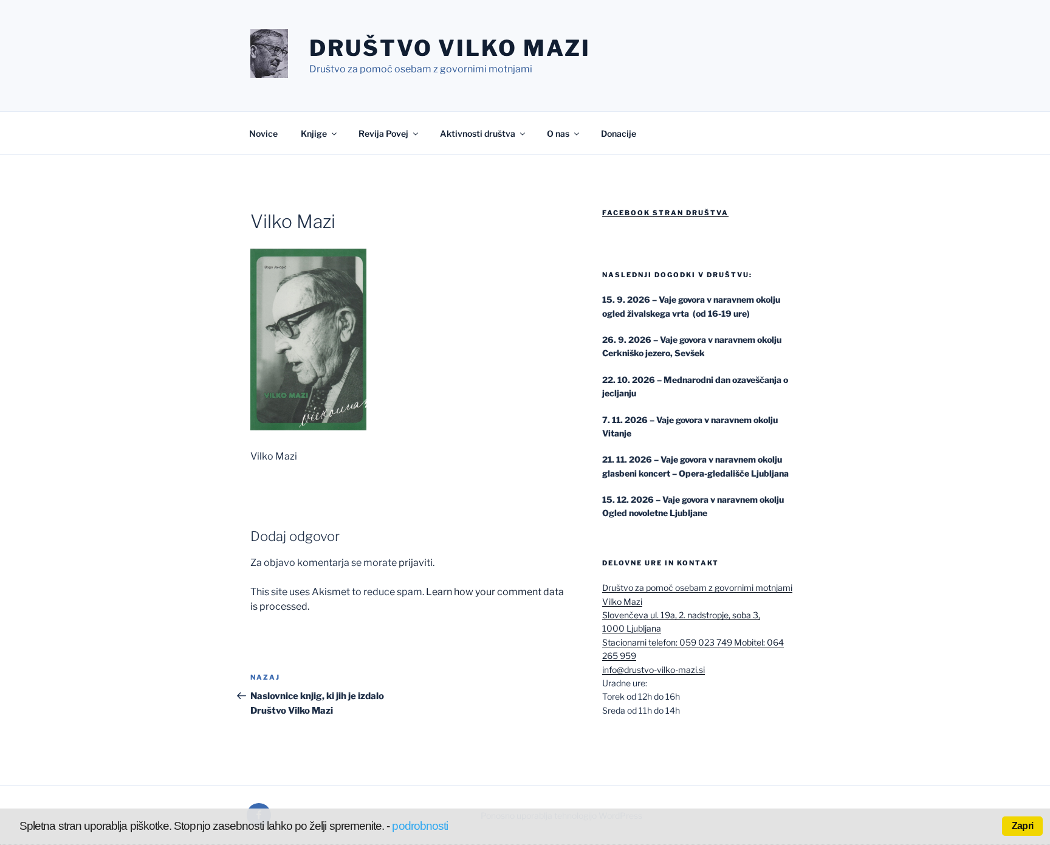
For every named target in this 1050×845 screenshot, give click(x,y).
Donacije (618, 133)
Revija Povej (383, 133)
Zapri (1022, 826)
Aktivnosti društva (477, 133)
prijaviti (416, 562)
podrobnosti (420, 825)
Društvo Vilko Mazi (450, 48)
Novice (263, 133)
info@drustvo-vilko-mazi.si (653, 669)
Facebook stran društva (665, 213)
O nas (558, 133)
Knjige (314, 133)
